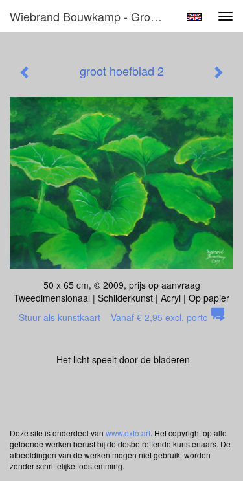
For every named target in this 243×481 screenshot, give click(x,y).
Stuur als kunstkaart (113, 317)
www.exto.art (128, 432)
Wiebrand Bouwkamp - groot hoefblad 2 (93, 16)
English (194, 17)
